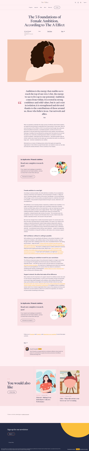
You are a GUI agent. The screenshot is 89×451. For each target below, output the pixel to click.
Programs (30, 7)
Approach (36, 7)
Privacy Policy (11, 442)
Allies (41, 7)
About (45, 7)
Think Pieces (49, 31)
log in (19, 414)
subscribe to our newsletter (49, 334)
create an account (25, 414)
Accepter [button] (78, 449)
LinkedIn (39, 334)
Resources (50, 7)
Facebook (32, 334)
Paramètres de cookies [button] (71, 449)
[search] (75, 2)
